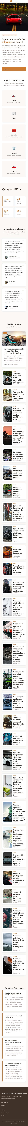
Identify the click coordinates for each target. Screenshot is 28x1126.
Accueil (3, 1105)
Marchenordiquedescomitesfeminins (14, 1093)
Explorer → (6, 69)
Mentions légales (5, 1112)
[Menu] (16, 1)
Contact (3, 1115)
